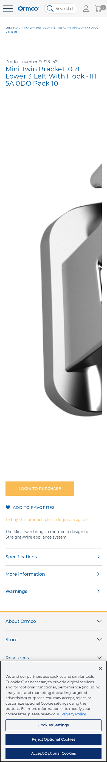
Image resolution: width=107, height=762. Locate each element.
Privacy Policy (73, 714)
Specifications (21, 556)
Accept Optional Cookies (53, 753)
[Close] (100, 668)
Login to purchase (40, 488)
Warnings (16, 591)
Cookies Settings (53, 725)
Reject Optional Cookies (53, 739)
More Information (25, 574)
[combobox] (60, 8)
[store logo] (28, 8)
